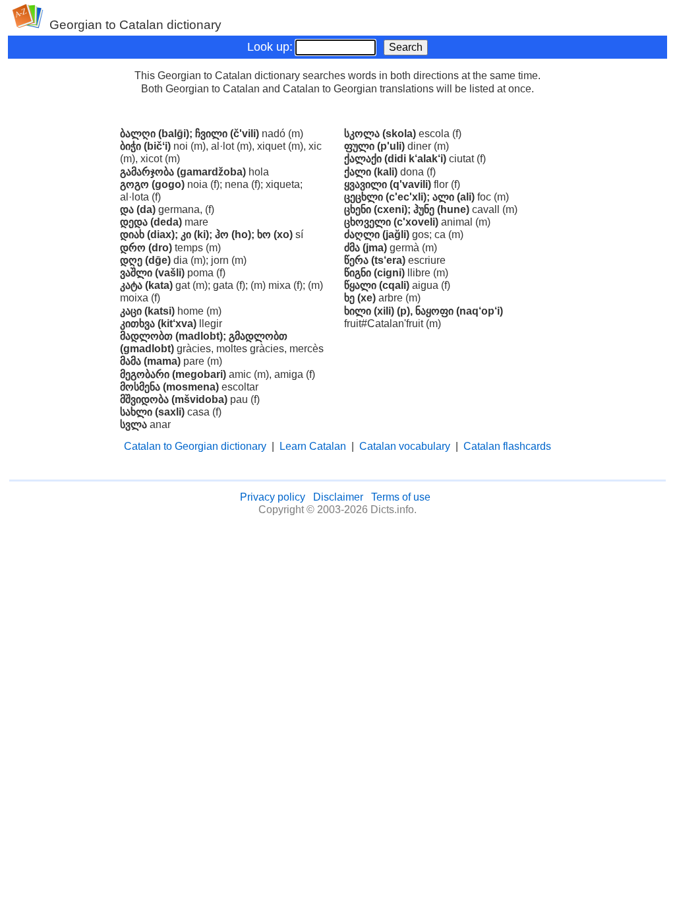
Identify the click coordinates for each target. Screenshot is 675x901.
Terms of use (400, 497)
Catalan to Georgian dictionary (195, 446)
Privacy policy (272, 497)
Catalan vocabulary (404, 446)
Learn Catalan (312, 446)
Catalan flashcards (507, 446)
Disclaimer (338, 497)
